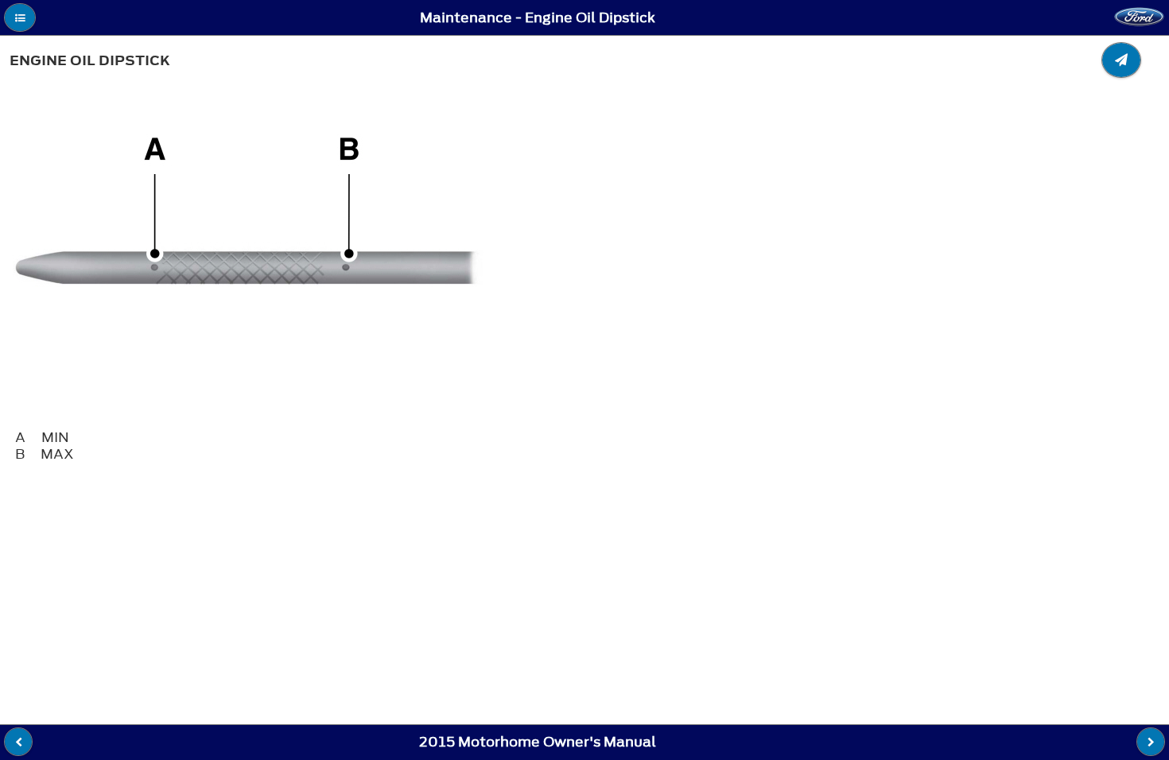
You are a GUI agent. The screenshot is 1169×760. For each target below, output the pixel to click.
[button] (20, 17)
